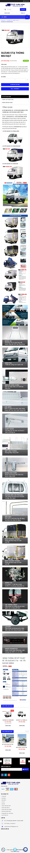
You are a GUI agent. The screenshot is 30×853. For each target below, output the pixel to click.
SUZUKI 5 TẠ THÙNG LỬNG (22, 720)
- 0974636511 (13, 823)
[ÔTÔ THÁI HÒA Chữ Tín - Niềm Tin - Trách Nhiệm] (15, 783)
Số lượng (3, 76)
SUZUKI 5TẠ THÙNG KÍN (8, 720)
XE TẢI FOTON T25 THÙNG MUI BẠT (10, 744)
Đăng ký (23, 13)
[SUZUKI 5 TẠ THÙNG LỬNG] (22, 714)
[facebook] (2, 775)
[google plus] (9, 775)
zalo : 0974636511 (15, 88)
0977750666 (7, 823)
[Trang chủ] (15, 5)
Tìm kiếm (23, 9)
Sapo (18, 851)
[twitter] (5, 775)
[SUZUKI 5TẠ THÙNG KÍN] (8, 714)
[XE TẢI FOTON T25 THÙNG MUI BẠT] (8, 738)
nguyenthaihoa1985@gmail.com (11, 826)
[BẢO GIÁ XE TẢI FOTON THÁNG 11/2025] (22, 740)
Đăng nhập (7, 13)
